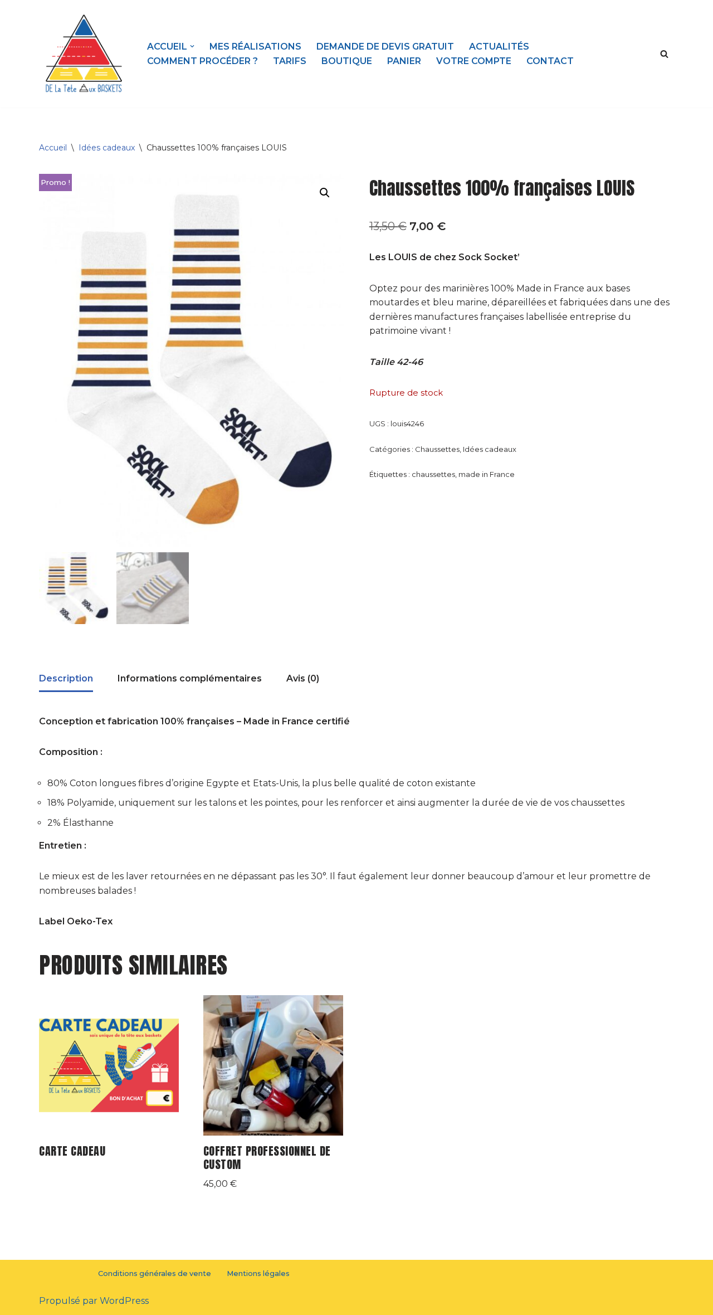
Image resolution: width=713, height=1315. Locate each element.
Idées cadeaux (107, 148)
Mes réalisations (255, 46)
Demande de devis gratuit (385, 46)
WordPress (124, 1300)
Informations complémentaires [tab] (190, 678)
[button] (192, 46)
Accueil (53, 148)
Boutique (346, 61)
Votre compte (473, 61)
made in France (486, 474)
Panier (404, 61)
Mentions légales (258, 1273)
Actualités (499, 46)
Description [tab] (66, 678)
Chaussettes (437, 449)
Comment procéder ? (202, 61)
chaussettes (433, 474)
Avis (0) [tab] (302, 678)
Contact (550, 61)
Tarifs (289, 61)
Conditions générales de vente (154, 1273)
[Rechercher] (664, 54)
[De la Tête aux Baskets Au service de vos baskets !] (83, 54)
